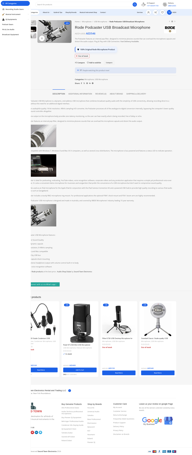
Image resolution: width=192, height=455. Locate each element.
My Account (117, 407)
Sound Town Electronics (83, 271)
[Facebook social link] (81, 83)
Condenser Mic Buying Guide (72, 425)
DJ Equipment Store (69, 429)
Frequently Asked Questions (123, 419)
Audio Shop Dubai (64, 271)
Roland (90, 438)
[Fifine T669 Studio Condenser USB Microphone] (41, 319)
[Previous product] (169, 21)
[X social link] (84, 83)
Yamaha (90, 415)
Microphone (86, 21)
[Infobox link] (150, 4)
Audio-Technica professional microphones (72, 412)
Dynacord (91, 427)
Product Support (119, 423)
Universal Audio (93, 411)
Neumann (91, 434)
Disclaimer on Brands (121, 434)
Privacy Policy (118, 430)
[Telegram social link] (92, 83)
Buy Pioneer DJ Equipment (71, 417)
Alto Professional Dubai (70, 408)
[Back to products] (172, 21)
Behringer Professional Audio (73, 421)
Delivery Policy (118, 426)
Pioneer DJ (91, 442)
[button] (80, 370)
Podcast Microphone (84, 348)
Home (77, 21)
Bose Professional (94, 419)
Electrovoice (91, 423)
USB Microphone (100, 21)
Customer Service (119, 411)
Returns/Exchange (120, 415)
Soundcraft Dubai (68, 437)
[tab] (59, 92)
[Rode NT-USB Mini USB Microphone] (80, 323)
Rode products (37, 271)
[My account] (148, 12)
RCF (88, 431)
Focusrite (90, 408)
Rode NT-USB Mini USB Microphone (76, 345)
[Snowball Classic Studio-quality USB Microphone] (158, 319)
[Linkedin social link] (90, 83)
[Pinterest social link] (87, 83)
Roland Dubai (67, 440)
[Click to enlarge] (42, 38)
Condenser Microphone (43, 341)
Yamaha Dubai (67, 433)
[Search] (135, 4)
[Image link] (32, 407)
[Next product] (175, 21)
